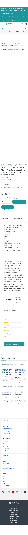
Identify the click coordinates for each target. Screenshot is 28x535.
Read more (11, 379)
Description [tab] (4, 218)
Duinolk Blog (6, 431)
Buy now (8, 207)
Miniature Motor (20, 284)
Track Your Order (16, 16)
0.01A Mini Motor (15, 270)
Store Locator (5, 16)
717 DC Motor (19, 274)
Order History (6, 446)
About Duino (6, 459)
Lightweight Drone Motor (10, 283)
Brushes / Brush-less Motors (7, 163)
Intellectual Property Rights (9, 468)
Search (25, 27)
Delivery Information (7, 428)
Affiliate (4, 481)
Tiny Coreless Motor (16, 290)
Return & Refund (7, 485)
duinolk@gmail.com (8, 13)
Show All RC (13, 165)
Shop (24, 16)
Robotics (9, 31)
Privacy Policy (6, 463)
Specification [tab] (18, 218)
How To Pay (6, 426)
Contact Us (5, 461)
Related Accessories (17, 164)
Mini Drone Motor (11, 284)
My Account (7, 20)
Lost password (16, 20)
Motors (15, 163)
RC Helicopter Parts (16, 288)
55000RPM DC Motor (17, 272)
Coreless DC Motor (16, 277)
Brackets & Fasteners (19, 364)
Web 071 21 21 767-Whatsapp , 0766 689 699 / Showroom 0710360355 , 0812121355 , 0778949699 (13, 9)
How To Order (6, 424)
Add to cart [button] (25, 379)
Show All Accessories (5, 165)
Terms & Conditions (7, 466)
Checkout (5, 443)
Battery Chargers (5, 364)
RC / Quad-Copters (9, 164)
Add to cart (20, 202)
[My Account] (23, 24)
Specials (5, 483)
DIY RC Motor (16, 279)
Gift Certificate (6, 478)
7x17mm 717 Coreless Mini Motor (12, 276)
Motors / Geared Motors (9, 265)
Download (5, 450)
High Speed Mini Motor (16, 281)
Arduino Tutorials (7, 433)
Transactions (6, 448)
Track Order (6, 476)
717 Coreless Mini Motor (9, 274)
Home (2, 31)
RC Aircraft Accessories (13, 286)
